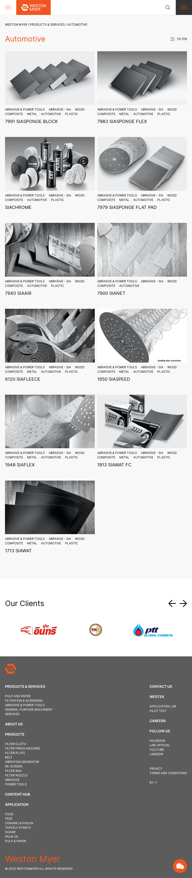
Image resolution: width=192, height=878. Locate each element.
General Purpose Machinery (28, 709)
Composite (14, 114)
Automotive (51, 114)
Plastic (71, 114)
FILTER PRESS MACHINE (22, 748)
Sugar (10, 832)
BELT (8, 757)
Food (9, 814)
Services (12, 714)
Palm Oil (12, 836)
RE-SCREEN (13, 766)
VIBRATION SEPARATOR (22, 762)
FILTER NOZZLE (16, 775)
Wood (79, 109)
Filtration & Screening (24, 700)
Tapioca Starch (18, 827)
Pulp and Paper (17, 696)
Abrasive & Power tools (25, 109)
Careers (158, 721)
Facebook (158, 741)
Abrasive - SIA (60, 109)
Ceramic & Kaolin (19, 823)
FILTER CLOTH (15, 744)
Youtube (157, 750)
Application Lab (163, 706)
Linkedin (156, 754)
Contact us (161, 686)
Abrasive (12, 780)
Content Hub (17, 794)
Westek (157, 696)
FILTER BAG (13, 771)
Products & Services (47, 24)
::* (155, 782)
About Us (14, 724)
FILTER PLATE (15, 753)
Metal (32, 114)
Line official (160, 745)
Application (16, 804)
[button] (174, 603)
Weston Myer (16, 24)
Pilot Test (158, 711)
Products (14, 734)
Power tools (16, 784)
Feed (8, 818)
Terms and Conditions (168, 773)
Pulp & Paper (15, 841)
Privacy (156, 768)
